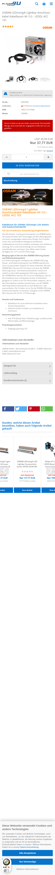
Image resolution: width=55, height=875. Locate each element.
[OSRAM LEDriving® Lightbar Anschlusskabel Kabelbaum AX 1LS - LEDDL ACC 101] (27, 51)
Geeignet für (10, 365)
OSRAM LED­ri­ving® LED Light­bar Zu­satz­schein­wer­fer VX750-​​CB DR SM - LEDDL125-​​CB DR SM (27, 464)
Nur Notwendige (27, 861)
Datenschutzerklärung (29, 847)
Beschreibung (10, 180)
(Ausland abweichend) (41, 106)
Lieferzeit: (6, 106)
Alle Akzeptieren (27, 853)
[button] (8, 408)
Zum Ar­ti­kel (27, 490)
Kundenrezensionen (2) (15, 380)
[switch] (6, 870)
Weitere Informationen (27, 869)
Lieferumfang (10, 373)
